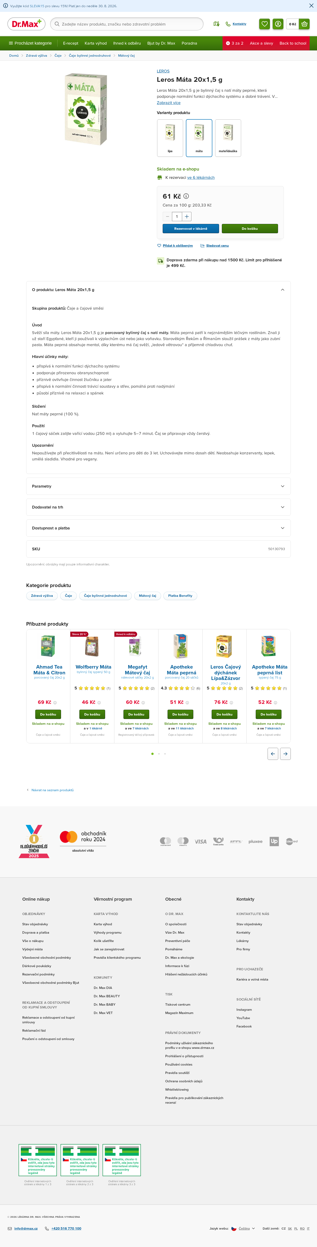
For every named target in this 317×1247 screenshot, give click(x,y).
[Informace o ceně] (186, 196)
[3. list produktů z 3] (165, 754)
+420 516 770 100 (66, 1228)
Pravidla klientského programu (117, 957)
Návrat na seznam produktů (53, 790)
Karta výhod (96, 43)
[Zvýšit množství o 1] (186, 216)
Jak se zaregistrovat (109, 949)
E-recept (70, 43)
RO (302, 1228)
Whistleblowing (177, 1089)
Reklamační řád (34, 1030)
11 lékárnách (185, 728)
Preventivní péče (177, 941)
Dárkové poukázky (36, 966)
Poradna (189, 43)
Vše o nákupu (32, 941)
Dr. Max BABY (104, 1004)
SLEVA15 (37, 6)
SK (290, 1228)
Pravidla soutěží (177, 1073)
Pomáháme (173, 949)
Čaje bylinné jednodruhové (105, 595)
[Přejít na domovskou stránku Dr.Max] (26, 23)
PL (296, 1228)
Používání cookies (178, 1064)
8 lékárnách (229, 728)
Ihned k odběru (127, 43)
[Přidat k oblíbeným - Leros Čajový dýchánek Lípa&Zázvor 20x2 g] (241, 635)
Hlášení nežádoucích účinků (186, 974)
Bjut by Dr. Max (161, 43)
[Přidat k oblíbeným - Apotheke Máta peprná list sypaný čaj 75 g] (285, 635)
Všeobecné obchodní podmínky (46, 957)
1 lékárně (95, 728)
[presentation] (48, 646)
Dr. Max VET (103, 1013)
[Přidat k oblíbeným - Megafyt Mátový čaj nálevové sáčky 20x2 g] (153, 635)
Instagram (244, 1009)
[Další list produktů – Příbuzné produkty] (285, 754)
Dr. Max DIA (103, 988)
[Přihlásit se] (278, 24)
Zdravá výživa (42, 595)
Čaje (68, 595)
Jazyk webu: (219, 1228)
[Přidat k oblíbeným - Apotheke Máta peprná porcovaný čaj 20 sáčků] (197, 635)
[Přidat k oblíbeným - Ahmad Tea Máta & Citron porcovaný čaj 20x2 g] (65, 635)
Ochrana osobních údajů (183, 1081)
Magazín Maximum (179, 1013)
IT (308, 1228)
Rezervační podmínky (38, 974)
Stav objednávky (35, 924)
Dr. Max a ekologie (179, 957)
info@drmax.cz (26, 1228)
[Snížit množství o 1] (167, 216)
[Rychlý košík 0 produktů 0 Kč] (304, 24)
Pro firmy (243, 949)
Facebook (244, 1026)
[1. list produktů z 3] (152, 753)
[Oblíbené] (264, 24)
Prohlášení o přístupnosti (184, 1056)
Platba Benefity (180, 595)
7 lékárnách (141, 728)
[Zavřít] (311, 6)
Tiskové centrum (177, 1004)
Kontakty (243, 932)
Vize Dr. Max (174, 932)
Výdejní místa (32, 949)
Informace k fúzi (177, 966)
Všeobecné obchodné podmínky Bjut (50, 982)
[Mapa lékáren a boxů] (216, 24)
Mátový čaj (147, 595)
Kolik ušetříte (104, 941)
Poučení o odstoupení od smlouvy (48, 1039)
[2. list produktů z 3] (159, 754)
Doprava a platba (35, 932)
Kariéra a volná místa (252, 979)
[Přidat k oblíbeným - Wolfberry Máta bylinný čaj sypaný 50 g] (109, 635)
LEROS (163, 71)
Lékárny (242, 941)
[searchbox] (127, 23)
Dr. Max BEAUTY (107, 996)
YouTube (243, 1018)
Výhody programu (107, 932)
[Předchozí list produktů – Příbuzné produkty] (273, 754)
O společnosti (175, 924)
